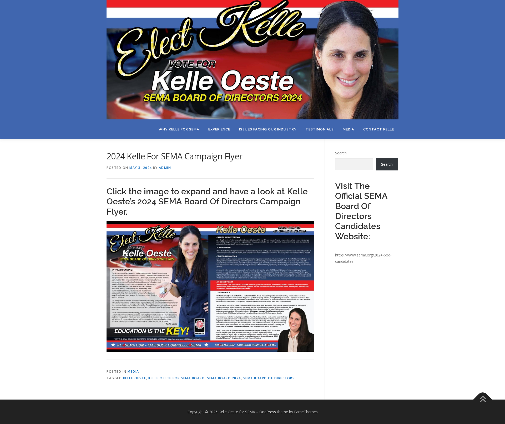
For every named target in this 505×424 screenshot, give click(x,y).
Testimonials (320, 129)
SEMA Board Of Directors (269, 378)
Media (348, 129)
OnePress (267, 411)
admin (165, 167)
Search (341, 152)
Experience (219, 129)
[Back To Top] (482, 399)
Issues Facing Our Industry (268, 129)
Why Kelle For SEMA (179, 129)
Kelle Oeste (134, 378)
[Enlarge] (307, 227)
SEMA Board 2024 (224, 378)
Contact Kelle (378, 129)
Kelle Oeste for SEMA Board (176, 378)
